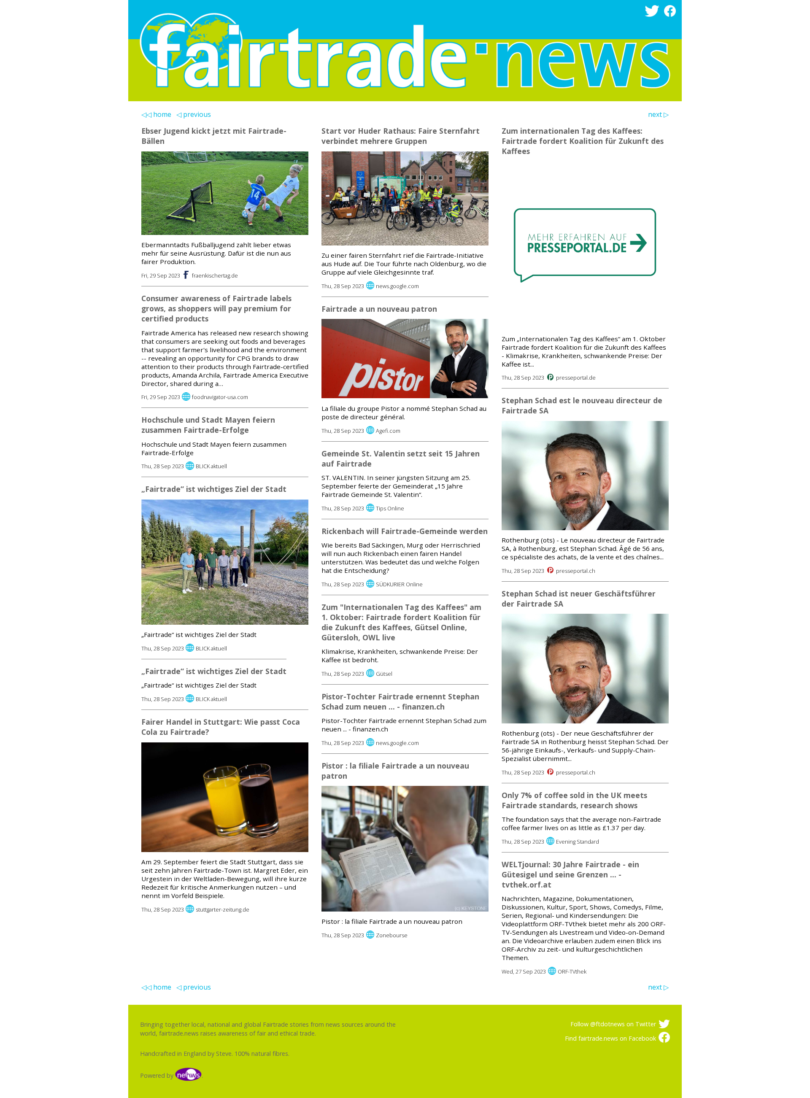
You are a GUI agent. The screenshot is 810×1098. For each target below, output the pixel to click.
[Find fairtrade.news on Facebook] (671, 14)
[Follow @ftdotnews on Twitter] (653, 14)
